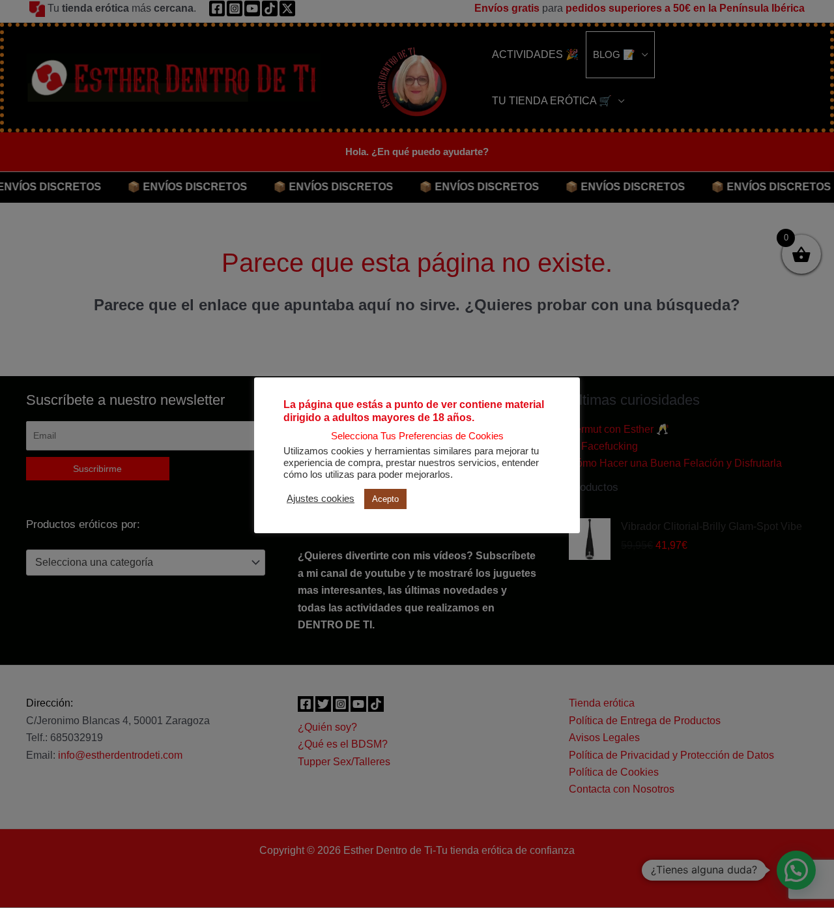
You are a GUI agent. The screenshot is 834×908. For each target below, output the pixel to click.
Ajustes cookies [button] (320, 498)
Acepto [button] (385, 499)
